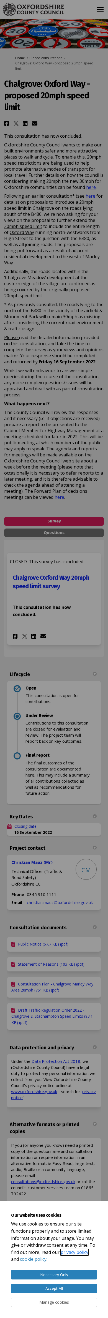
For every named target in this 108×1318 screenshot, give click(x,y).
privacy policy (74, 1252)
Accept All (54, 1288)
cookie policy (33, 1259)
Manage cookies (54, 1302)
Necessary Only (54, 1274)
